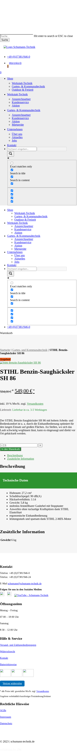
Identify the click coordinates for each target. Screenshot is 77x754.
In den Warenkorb (10, 449)
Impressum (5, 717)
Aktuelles (19, 258)
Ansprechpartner (23, 226)
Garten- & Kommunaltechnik (30, 216)
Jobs (16, 261)
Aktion (18, 232)
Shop (10, 209)
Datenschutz (6, 723)
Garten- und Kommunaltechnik (29, 349)
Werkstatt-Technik (24, 213)
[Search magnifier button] (10, 154)
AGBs (3, 710)
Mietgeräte (20, 248)
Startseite (5, 349)
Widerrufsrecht (7, 651)
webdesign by (10, 749)
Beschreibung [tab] (15, 455)
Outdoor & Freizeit (25, 219)
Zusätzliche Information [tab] (20, 458)
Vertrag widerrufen (12, 683)
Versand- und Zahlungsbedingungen (18, 645)
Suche (4, 40)
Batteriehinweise (8, 664)
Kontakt (11, 265)
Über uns (19, 255)
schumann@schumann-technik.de (25, 583)
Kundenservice (22, 229)
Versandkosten (35, 403)
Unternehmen (15, 252)
